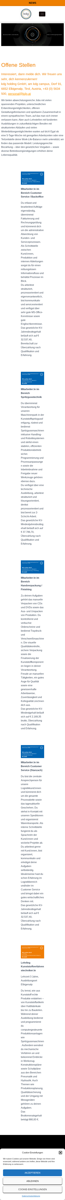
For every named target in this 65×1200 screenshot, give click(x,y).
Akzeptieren (32, 1172)
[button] (60, 1152)
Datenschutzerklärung (31, 1196)
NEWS (32, 3)
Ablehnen (32, 1181)
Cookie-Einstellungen (32, 1189)
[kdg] (27, 14)
